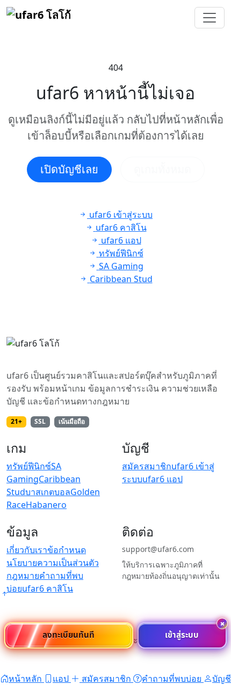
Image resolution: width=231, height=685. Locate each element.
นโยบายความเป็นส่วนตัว (52, 563)
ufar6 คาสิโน (47, 588)
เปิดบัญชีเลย (69, 169)
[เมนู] (209, 17)
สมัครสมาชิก (146, 466)
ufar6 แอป (162, 479)
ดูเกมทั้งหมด (162, 169)
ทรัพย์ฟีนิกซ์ (28, 466)
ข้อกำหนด (66, 550)
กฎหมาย (22, 575)
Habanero (46, 505)
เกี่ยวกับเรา (26, 550)
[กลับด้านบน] (4, 593)
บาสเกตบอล (47, 492)
